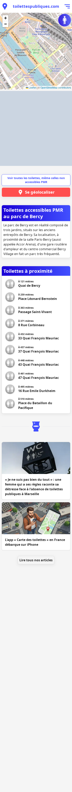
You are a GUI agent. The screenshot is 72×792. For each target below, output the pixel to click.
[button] (5, 18)
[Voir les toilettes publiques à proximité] (5, 6)
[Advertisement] (36, 128)
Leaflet (32, 87)
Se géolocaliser (40, 192)
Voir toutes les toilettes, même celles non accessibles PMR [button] (36, 180)
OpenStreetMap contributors (55, 87)
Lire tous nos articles (36, 560)
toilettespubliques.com (36, 6)
